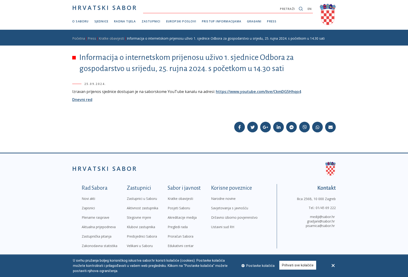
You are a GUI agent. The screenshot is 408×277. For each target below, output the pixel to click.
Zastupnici (151, 21)
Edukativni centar (181, 245)
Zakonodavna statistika (99, 245)
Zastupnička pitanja (96, 236)
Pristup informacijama (221, 21)
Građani (254, 21)
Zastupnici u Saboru (142, 198)
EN (310, 9)
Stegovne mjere (139, 217)
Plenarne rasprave (95, 217)
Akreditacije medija (182, 217)
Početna (78, 38)
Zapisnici (88, 208)
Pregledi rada (178, 227)
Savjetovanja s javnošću (229, 208)
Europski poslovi (181, 21)
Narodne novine (223, 198)
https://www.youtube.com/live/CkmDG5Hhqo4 (258, 91)
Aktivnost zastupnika (142, 208)
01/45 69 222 (326, 208)
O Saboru (80, 21)
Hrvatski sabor (104, 8)
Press (271, 21)
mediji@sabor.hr (322, 216)
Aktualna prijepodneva (99, 227)
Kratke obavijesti (111, 38)
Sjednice (101, 21)
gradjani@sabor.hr (321, 221)
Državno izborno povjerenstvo (234, 217)
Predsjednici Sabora (142, 236)
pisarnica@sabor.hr (320, 225)
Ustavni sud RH (222, 227)
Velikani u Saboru (140, 245)
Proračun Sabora (180, 236)
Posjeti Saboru (179, 208)
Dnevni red (82, 99)
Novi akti (88, 198)
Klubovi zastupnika (141, 227)
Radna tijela (125, 21)
